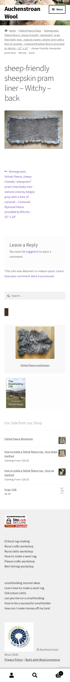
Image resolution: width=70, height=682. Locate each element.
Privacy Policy (13, 660)
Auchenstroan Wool (22, 12)
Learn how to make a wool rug (24, 588)
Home (12, 30)
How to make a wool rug (20, 556)
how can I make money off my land (27, 608)
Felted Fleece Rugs (30, 30)
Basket (54, 672)
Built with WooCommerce (42, 660)
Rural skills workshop (18, 551)
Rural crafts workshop (18, 546)
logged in (32, 251)
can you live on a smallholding (24, 598)
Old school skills (15, 593)
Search (35, 675)
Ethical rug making (17, 541)
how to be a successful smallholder (27, 603)
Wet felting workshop (19, 566)
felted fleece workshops (35, 365)
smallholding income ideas (22, 583)
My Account (11, 675)
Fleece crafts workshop (19, 561)
